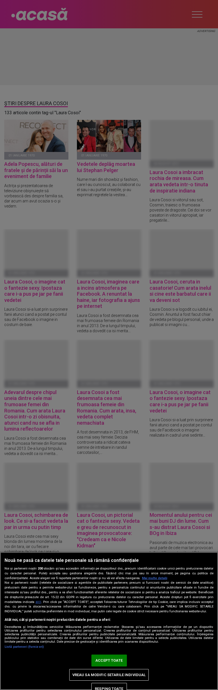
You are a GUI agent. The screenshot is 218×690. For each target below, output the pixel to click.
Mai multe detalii (154, 578)
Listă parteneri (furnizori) (24, 647)
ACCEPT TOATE (109, 660)
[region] (109, 621)
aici (38, 602)
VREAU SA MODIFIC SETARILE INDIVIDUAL (109, 675)
